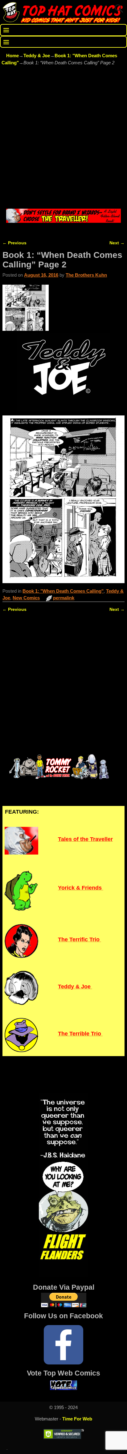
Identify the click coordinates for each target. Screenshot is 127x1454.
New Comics (26, 597)
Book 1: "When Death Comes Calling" (63, 591)
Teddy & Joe (36, 55)
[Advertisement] (63, 137)
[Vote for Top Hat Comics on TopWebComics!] (63, 1388)
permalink (63, 597)
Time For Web (77, 1418)
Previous (14, 243)
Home (12, 55)
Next (117, 243)
